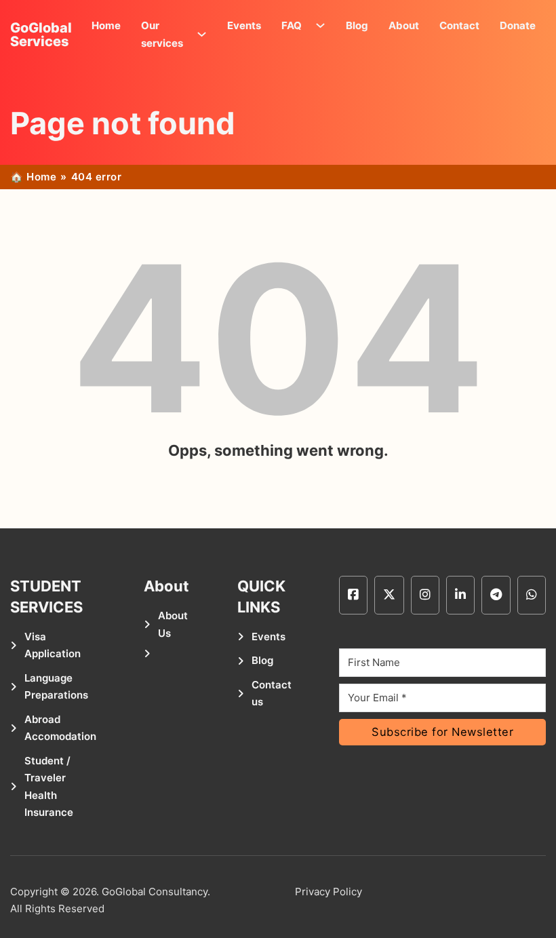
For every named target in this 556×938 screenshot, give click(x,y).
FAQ (291, 25)
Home (106, 25)
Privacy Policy (328, 891)
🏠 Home (33, 176)
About (404, 25)
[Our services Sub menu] (205, 34)
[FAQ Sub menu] (324, 25)
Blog (357, 25)
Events (244, 25)
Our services (162, 34)
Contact (459, 25)
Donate (518, 25)
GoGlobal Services (41, 35)
